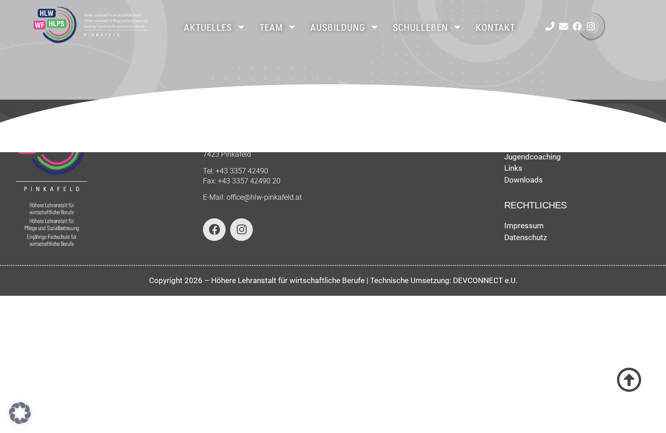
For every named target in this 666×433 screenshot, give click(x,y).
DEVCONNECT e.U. (485, 280)
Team (271, 27)
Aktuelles (208, 27)
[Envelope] (563, 26)
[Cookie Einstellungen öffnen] (20, 421)
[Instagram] (590, 26)
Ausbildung (337, 27)
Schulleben (420, 27)
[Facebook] (577, 26)
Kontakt (495, 27)
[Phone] (550, 26)
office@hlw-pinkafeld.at (264, 197)
